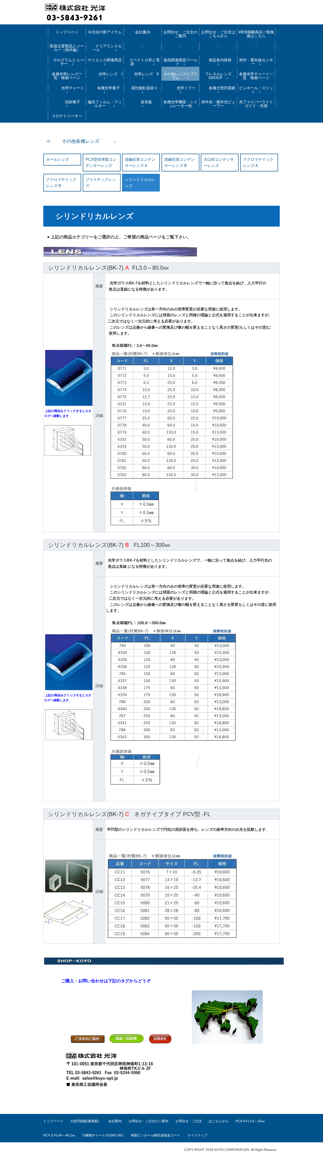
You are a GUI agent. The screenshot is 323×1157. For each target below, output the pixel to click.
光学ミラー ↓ (182, 90)
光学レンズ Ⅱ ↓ (144, 76)
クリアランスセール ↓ (105, 48)
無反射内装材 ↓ (221, 62)
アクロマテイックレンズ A (258, 162)
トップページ (67, 32)
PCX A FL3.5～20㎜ (250, 1121)
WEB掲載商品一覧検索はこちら (256, 34)
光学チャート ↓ (68, 90)
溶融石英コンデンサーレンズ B (179, 162)
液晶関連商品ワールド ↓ (180, 62)
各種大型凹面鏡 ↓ (219, 90)
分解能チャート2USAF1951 (103, 1135)
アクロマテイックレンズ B (61, 183)
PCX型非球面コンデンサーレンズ (101, 162)
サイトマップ (197, 1135)
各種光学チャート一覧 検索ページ (256, 76)
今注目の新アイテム (105, 32)
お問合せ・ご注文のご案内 (148, 1121)
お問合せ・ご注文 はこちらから (201, 1121)
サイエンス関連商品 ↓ (106, 62)
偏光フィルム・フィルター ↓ (105, 104)
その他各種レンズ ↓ (84, 141)
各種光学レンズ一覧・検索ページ (67, 76)
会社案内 (142, 32)
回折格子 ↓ (70, 104)
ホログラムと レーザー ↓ (66, 62)
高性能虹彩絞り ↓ (144, 90)
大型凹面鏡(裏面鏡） (85, 1121)
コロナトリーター (67, 116)
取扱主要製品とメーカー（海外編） (67, 48)
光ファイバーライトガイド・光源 (256, 104)
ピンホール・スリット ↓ (256, 90)
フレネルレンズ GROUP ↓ (218, 76)
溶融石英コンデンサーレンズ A (140, 162)
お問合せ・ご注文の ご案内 (181, 34)
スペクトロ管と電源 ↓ (143, 62)
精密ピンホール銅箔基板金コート (155, 1135)
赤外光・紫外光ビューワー (218, 104)
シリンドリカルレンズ (140, 183)
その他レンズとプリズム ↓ (180, 76)
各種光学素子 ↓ (107, 90)
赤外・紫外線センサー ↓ (256, 62)
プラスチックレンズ (101, 183)
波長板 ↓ (147, 104)
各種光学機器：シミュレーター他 (180, 104)
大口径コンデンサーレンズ (219, 162)
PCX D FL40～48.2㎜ (59, 1135)
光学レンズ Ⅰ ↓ (105, 76)
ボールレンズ (57, 159)
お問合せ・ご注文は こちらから (219, 34)
